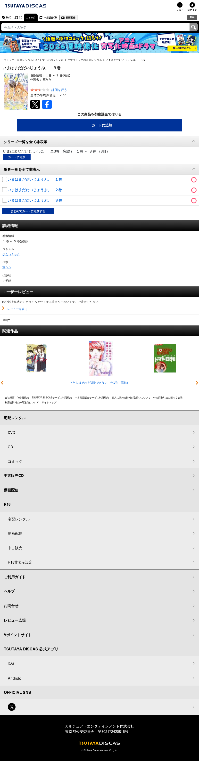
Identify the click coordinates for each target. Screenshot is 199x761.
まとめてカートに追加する (27, 211)
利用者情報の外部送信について (22, 402)
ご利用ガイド (15, 576)
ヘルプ (9, 591)
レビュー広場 (15, 620)
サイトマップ (49, 402)
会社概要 (10, 397)
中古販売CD (50, 17)
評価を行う (59, 90)
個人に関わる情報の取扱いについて (131, 397)
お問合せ (11, 605)
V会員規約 (23, 397)
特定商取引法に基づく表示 (167, 397)
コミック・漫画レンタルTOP (21, 59)
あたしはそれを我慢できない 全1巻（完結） (100, 382)
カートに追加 (102, 125)
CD (20, 17)
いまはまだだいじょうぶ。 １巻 (35, 179)
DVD (8, 17)
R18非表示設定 (20, 562)
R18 (192, 17)
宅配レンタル (19, 518)
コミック (31, 17)
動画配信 (70, 17)
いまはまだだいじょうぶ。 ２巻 (35, 190)
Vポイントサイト (18, 634)
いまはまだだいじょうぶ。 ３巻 (35, 200)
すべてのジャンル (53, 59)
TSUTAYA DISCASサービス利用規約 (52, 397)
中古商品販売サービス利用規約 (92, 397)
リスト (179, 9)
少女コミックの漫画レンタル (84, 59)
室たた (6, 267)
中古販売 (15, 547)
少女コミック (11, 254)
